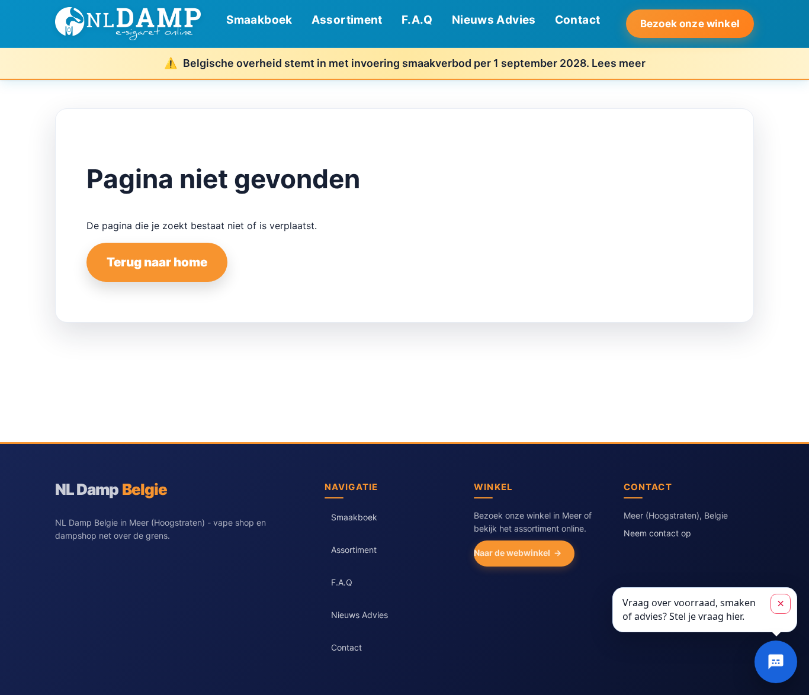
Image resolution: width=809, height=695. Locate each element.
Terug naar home (157, 262)
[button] (704, 609)
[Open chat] (776, 662)
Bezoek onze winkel (690, 24)
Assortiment (347, 20)
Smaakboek (259, 20)
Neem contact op (657, 533)
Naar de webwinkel (512, 553)
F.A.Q (417, 20)
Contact (578, 20)
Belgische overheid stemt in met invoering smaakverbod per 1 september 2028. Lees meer (414, 63)
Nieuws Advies (494, 20)
